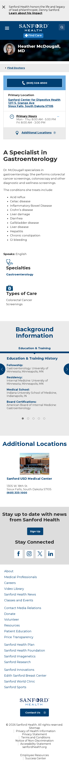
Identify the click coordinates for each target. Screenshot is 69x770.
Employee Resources (34, 755)
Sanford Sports (15, 687)
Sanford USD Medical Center (29, 479)
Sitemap (34, 728)
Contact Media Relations (22, 608)
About (8, 571)
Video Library (14, 589)
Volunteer (11, 619)
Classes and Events (18, 600)
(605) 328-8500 (36, 82)
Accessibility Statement (35, 743)
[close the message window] (3, 7)
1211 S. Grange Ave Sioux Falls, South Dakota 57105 (30, 104)
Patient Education (17, 631)
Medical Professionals (20, 577)
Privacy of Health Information (35, 731)
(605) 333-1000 (17, 492)
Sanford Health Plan (19, 645)
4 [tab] (39, 418)
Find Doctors (16, 67)
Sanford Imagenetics (20, 656)
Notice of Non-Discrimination (34, 740)
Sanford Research (17, 662)
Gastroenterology (19, 274)
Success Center (35, 758)
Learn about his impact (25, 13)
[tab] (34, 349)
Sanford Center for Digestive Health (34, 99)
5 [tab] (44, 418)
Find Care (35, 35)
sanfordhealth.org (34, 747)
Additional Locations (37, 132)
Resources (12, 625)
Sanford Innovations (19, 670)
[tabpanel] (34, 382)
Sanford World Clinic (19, 681)
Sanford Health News (20, 594)
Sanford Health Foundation (24, 650)
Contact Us (32, 712)
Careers (10, 583)
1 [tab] (23, 418)
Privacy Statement (34, 734)
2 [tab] (28, 418)
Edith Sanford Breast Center (25, 675)
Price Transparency (18, 637)
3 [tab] (33, 418)
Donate (9, 614)
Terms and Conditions (35, 737)
